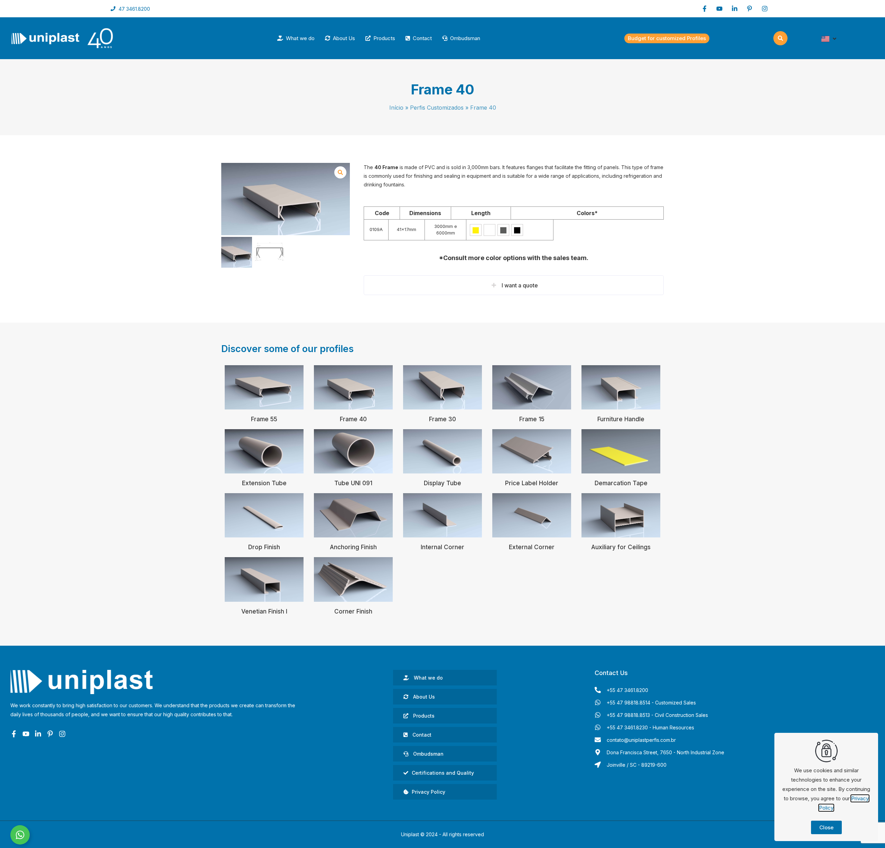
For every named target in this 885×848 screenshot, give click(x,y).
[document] (442, 424)
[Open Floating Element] (20, 835)
